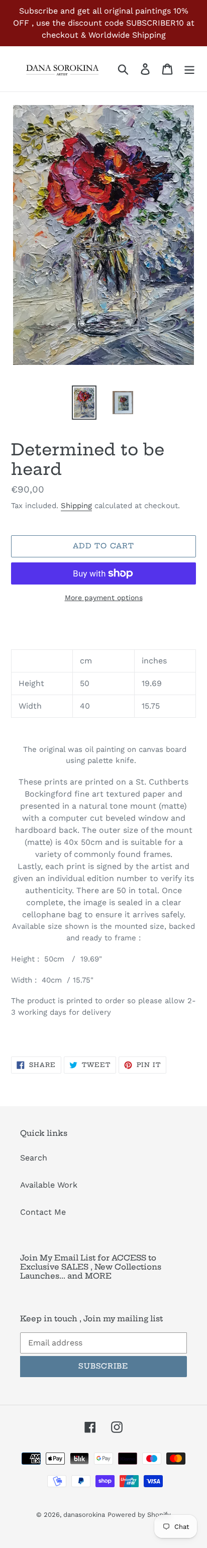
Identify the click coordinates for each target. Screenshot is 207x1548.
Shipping (76, 505)
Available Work (48, 1185)
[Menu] (189, 69)
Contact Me (43, 1212)
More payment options (104, 598)
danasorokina (84, 1514)
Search (33, 1158)
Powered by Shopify (139, 1514)
